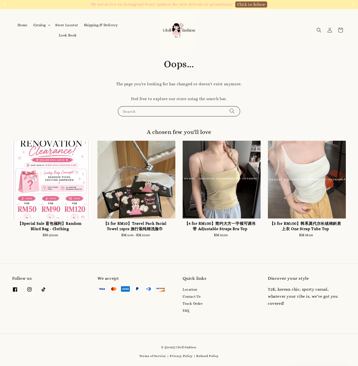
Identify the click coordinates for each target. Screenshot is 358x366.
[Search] (232, 111)
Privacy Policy (181, 356)
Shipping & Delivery (101, 25)
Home (22, 25)
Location (190, 289)
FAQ (186, 311)
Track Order (193, 303)
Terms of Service (152, 356)
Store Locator (66, 25)
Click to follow (251, 4)
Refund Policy (207, 356)
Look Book (68, 35)
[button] (319, 30)
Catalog (39, 25)
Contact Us (192, 296)
